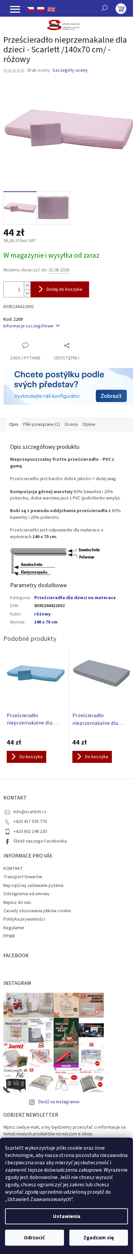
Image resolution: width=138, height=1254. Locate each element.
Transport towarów (22, 877)
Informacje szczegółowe (28, 326)
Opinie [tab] (88, 424)
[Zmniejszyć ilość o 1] (27, 293)
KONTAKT (13, 868)
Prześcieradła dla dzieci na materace (75, 597)
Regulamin (13, 928)
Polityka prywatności (24, 919)
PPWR (9, 936)
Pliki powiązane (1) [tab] (41, 424)
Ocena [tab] (71, 424)
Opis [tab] (13, 424)
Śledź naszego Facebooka (40, 841)
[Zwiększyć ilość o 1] (27, 285)
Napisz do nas (17, 902)
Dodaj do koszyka (64, 289)
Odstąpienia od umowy (26, 894)
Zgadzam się (98, 1237)
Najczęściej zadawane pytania (33, 885)
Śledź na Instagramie (59, 1102)
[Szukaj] (104, 8)
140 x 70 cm (46, 622)
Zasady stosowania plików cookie (37, 911)
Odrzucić (34, 1237)
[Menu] (15, 9)
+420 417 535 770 (30, 821)
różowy (42, 614)
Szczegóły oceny (70, 70)
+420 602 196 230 (30, 831)
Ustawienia (66, 1216)
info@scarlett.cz (30, 812)
